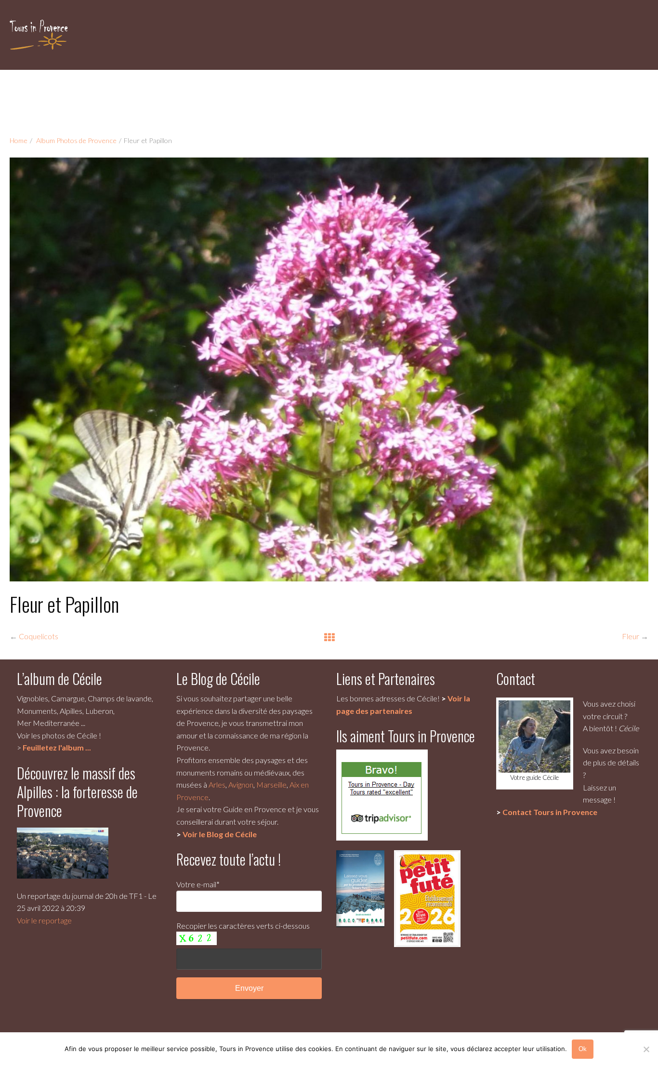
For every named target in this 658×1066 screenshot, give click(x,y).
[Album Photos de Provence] (329, 637)
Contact (549, 811)
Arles (217, 784)
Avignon (240, 784)
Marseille (271, 784)
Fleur (630, 636)
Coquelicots (38, 636)
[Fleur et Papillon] (329, 369)
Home (18, 140)
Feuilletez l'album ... (57, 747)
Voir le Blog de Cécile (220, 834)
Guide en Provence (254, 809)
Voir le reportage (44, 920)
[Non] (646, 1049)
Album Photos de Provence (76, 140)
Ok (583, 1049)
